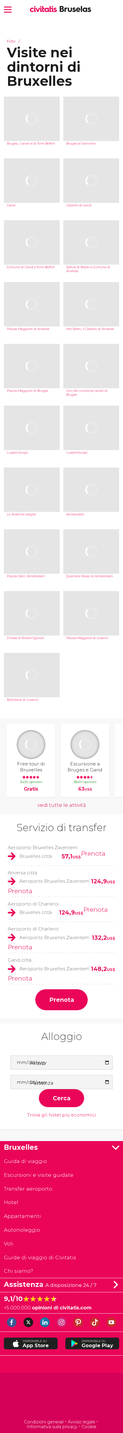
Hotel (11, 1202)
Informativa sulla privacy (52, 1426)
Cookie (89, 1426)
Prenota (93, 853)
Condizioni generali (44, 1421)
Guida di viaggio (25, 1161)
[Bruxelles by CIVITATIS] (45, 10)
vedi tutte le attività (61, 805)
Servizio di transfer (61, 828)
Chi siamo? (18, 1271)
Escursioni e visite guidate (38, 1175)
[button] (8, 9)
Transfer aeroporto (28, 1188)
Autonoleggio (22, 1230)
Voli (8, 1243)
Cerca (61, 1098)
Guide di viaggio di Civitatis (40, 1257)
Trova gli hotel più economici (61, 1115)
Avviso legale (81, 1421)
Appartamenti (22, 1216)
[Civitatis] (61, 1397)
